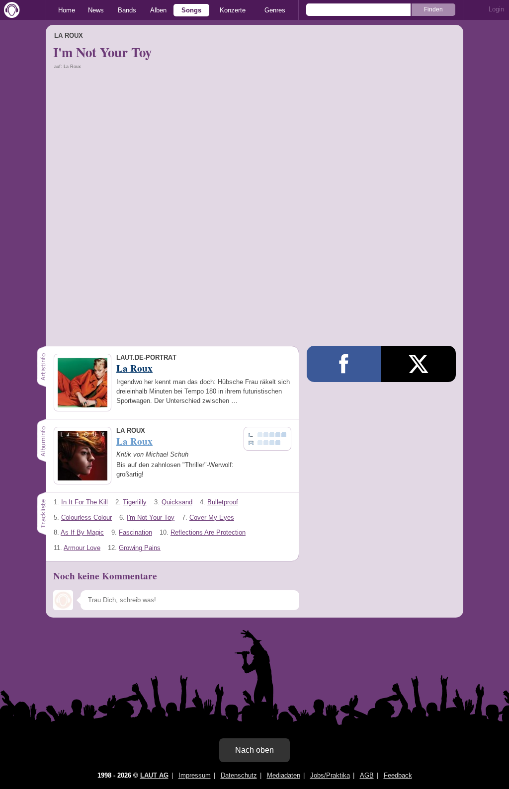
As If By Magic (82, 532)
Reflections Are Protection (208, 532)
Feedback (398, 775)
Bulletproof (222, 502)
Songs (191, 10)
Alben (158, 10)
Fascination (135, 532)
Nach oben (254, 750)
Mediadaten (283, 775)
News (96, 10)
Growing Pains (140, 548)
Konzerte (233, 10)
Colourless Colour (86, 517)
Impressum (194, 775)
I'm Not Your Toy (150, 517)
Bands (127, 10)
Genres (274, 10)
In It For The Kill (84, 502)
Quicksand (177, 502)
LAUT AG (154, 775)
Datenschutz (239, 775)
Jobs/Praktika (330, 775)
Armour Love (82, 548)
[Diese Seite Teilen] (344, 364)
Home (66, 10)
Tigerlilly (135, 502)
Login (496, 9)
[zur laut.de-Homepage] (10, 10)
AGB (367, 775)
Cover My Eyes (211, 517)
